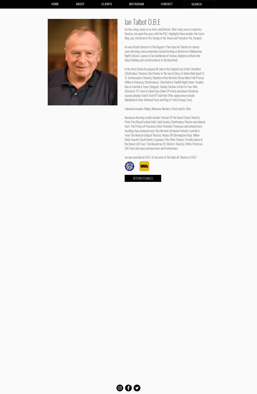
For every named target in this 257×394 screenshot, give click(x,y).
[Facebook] (128, 388)
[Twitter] (137, 388)
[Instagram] (119, 388)
